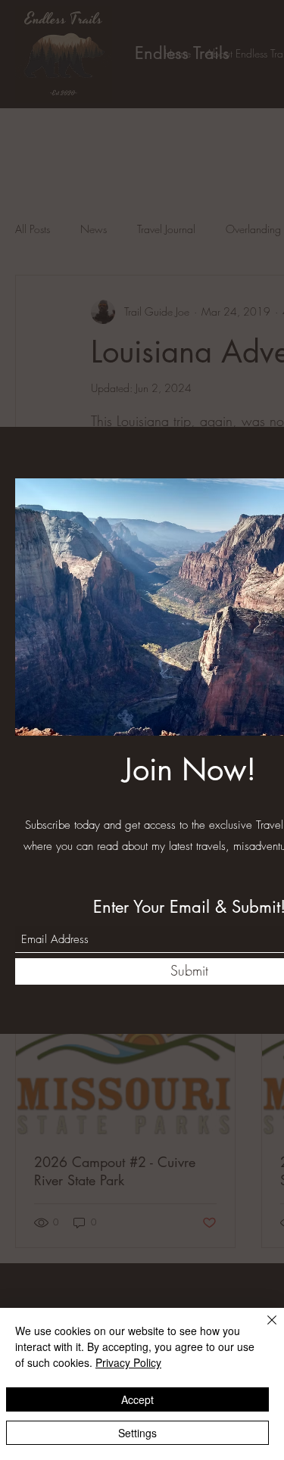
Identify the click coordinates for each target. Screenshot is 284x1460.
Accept (137, 1399)
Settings (137, 1432)
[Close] (263, 1329)
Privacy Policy (128, 1362)
